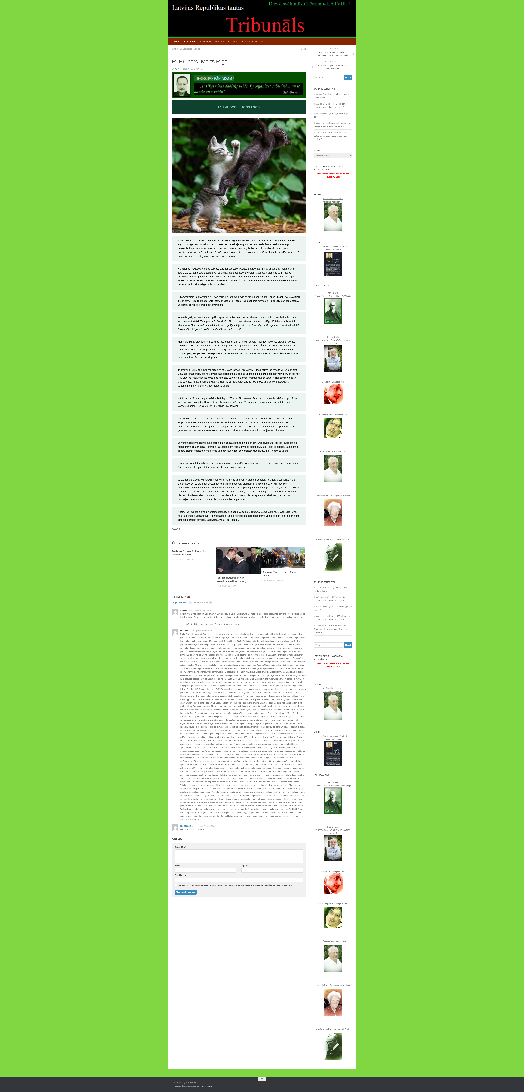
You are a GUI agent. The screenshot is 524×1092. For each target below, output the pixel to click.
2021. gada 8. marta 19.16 (200, 610)
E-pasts (244, 865)
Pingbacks (204, 602)
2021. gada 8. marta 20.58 (201, 631)
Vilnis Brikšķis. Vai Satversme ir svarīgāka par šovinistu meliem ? (330, 135)
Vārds (177, 865)
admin (178, 69)
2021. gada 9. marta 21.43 (205, 826)
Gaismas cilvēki (249, 41)
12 (259, 551)
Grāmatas (219, 41)
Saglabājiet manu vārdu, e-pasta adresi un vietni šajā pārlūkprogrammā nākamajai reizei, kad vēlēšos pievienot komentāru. (235, 885)
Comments (183, 602)
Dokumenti (205, 41)
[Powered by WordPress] (183, 1086)
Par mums (233, 41)
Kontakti (265, 41)
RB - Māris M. (185, 826)
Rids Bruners (190, 41)
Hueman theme (206, 1086)
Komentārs (180, 847)
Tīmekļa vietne (181, 875)
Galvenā (176, 41)
